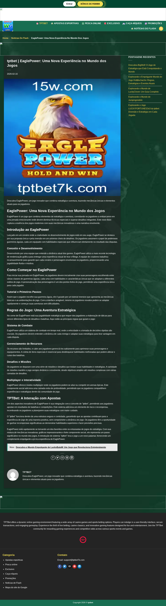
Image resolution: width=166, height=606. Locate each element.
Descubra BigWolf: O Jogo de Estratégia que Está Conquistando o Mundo (145, 68)
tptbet (43, 23)
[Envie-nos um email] (70, 566)
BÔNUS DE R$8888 (90, 4)
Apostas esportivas (66, 23)
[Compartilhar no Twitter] (58, 458)
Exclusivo (113, 23)
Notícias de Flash (145, 28)
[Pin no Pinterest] (67, 458)
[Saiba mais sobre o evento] (83, 14)
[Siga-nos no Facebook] (60, 566)
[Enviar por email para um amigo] (62, 458)
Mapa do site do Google (16, 587)
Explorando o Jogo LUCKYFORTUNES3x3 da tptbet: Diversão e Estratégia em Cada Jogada (144, 110)
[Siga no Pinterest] (74, 566)
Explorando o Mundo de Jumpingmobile (139, 98)
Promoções (155, 23)
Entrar (69, 4)
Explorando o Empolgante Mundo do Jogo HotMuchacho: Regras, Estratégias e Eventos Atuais (145, 80)
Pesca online (93, 23)
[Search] (161, 29)
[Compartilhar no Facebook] (53, 458)
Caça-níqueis (134, 23)
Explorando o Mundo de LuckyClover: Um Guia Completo (143, 90)
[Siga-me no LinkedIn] (79, 566)
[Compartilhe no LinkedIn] (72, 458)
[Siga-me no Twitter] (65, 566)
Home (5, 38)
